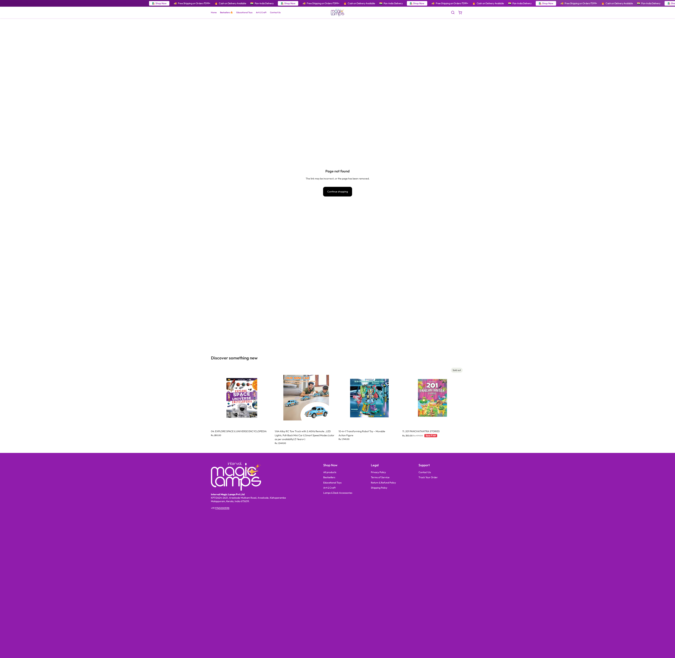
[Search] (453, 12)
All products (329, 472)
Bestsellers (329, 477)
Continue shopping (337, 191)
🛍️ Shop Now (159, 3)
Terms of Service (380, 477)
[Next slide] (267, 397)
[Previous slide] (216, 397)
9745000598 (222, 508)
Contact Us (425, 472)
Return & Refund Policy (383, 482)
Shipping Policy (379, 487)
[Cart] (460, 12)
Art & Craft (329, 487)
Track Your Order (428, 477)
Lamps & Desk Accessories (337, 492)
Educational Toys (332, 482)
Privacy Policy (378, 472)
